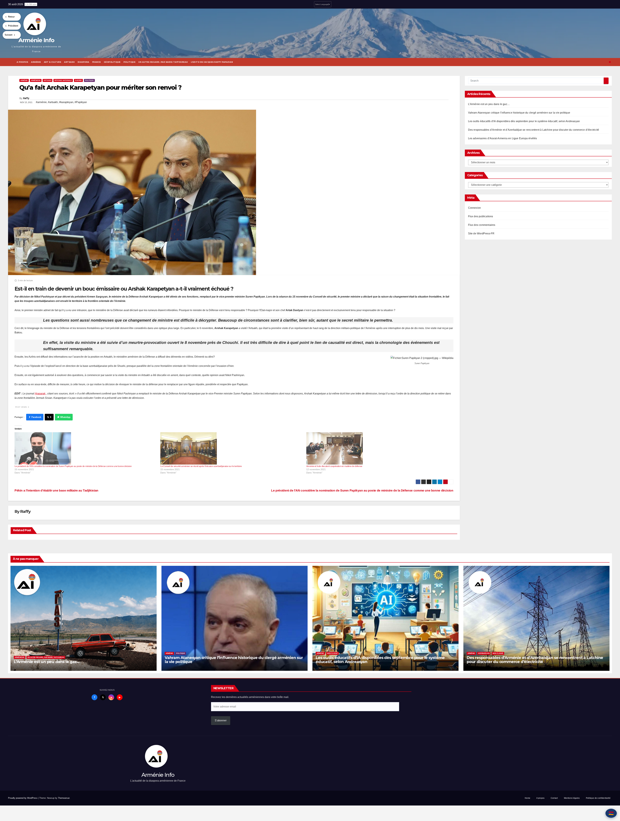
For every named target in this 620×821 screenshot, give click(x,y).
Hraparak (40, 393)
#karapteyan (66, 102)
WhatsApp (65, 417)
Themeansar (64, 798)
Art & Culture (52, 62)
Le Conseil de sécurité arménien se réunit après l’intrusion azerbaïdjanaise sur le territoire (201, 466)
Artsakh (69, 62)
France (96, 62)
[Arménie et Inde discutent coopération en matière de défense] (377, 448)
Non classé (332, 653)
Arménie (36, 62)
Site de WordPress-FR (481, 233)
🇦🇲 (611, 813)
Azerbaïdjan (484, 653)
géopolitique (112, 62)
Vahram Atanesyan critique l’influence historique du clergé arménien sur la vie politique (519, 112)
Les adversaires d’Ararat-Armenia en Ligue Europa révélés (502, 138)
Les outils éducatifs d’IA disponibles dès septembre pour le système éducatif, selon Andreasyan (524, 121)
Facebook (36, 417)
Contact (554, 798)
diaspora (83, 62)
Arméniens (36, 80)
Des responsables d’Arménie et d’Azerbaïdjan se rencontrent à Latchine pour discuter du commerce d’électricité (533, 129)
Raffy (26, 98)
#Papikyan (81, 102)
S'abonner (221, 720)
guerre (78, 80)
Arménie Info (36, 40)
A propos (22, 62)
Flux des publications (480, 216)
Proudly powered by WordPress (23, 798)
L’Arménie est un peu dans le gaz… (489, 104)
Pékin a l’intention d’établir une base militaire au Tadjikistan (56, 490)
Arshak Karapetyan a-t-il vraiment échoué (178, 289)
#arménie (41, 102)
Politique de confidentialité (598, 798)
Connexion (474, 207)
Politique (130, 62)
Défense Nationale (63, 80)
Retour (11, 17)
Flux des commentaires (481, 225)
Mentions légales (572, 798)
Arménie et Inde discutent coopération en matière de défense (334, 466)
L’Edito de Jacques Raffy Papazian (212, 62)
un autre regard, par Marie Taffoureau (163, 62)
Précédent (13, 26)
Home (527, 798)
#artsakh (53, 102)
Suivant (8, 35)
